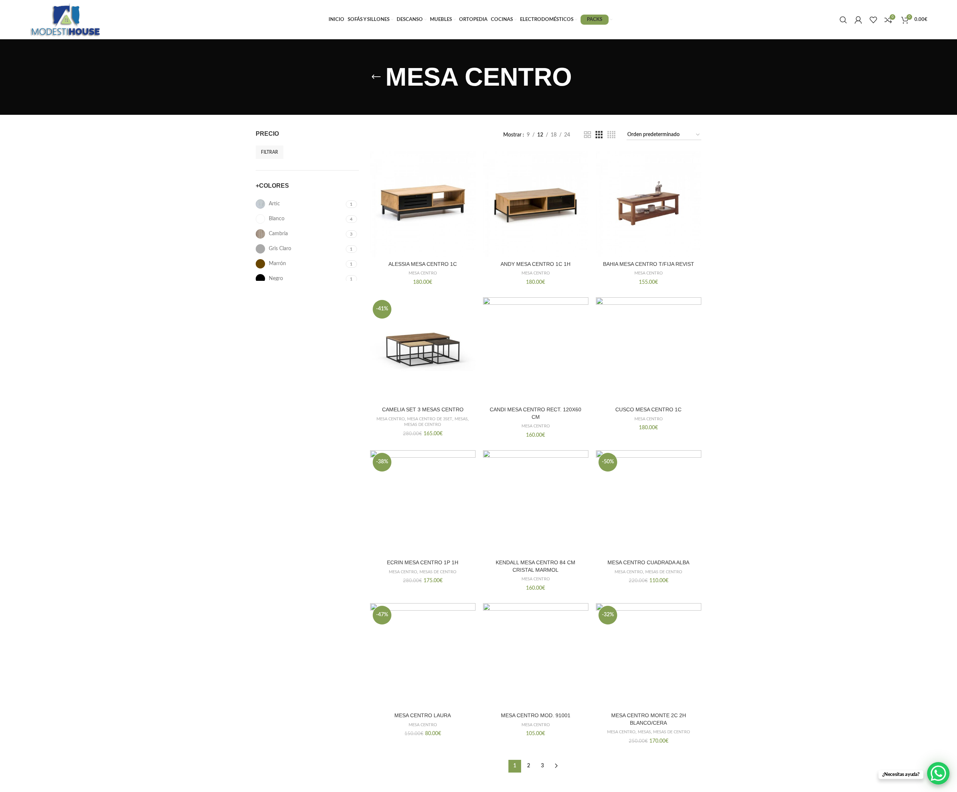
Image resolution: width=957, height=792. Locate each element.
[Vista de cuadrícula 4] (611, 135)
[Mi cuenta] (858, 19)
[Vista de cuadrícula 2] (587, 135)
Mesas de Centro (422, 425)
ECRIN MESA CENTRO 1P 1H (422, 562)
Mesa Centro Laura (422, 715)
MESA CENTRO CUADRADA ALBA (648, 562)
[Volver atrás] (376, 77)
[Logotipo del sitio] (65, 19)
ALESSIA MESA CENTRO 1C (422, 264)
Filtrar (269, 152)
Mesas (461, 419)
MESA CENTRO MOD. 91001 (535, 715)
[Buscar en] (843, 19)
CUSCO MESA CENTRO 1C (648, 409)
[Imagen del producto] (423, 204)
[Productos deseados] (873, 19)
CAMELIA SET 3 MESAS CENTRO (423, 409)
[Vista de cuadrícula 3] (599, 135)
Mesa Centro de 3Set (429, 419)
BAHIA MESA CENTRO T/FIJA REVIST (648, 264)
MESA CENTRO (423, 273)
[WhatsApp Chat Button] (938, 773)
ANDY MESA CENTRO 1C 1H (535, 264)
